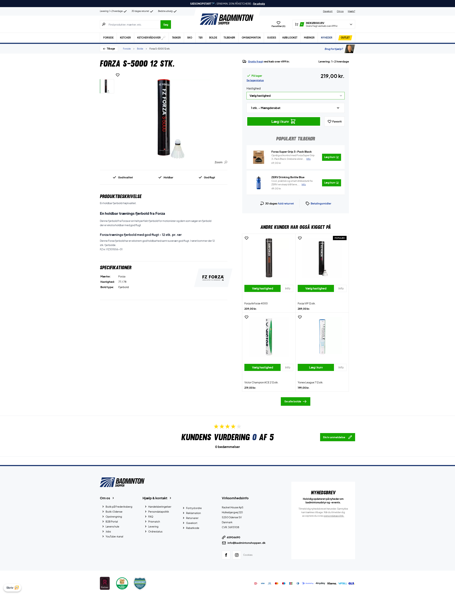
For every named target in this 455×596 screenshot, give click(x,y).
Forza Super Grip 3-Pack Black (291, 151)
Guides (271, 37)
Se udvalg (259, 3)
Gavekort (328, 11)
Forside (108, 37)
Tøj (201, 37)
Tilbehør (229, 37)
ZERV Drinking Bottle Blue (287, 177)
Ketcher (125, 37)
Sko (189, 37)
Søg (165, 24)
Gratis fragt (255, 61)
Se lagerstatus (255, 80)
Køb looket (289, 37)
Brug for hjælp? (334, 48)
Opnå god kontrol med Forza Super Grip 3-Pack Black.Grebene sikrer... (293, 157)
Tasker (176, 37)
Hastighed (254, 88)
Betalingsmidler (321, 203)
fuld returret (286, 203)
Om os (340, 11)
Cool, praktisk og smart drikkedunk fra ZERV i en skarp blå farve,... (291, 182)
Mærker (309, 37)
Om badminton (251, 37)
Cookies (248, 554)
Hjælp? (351, 11)
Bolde (213, 37)
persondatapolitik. (334, 515)
